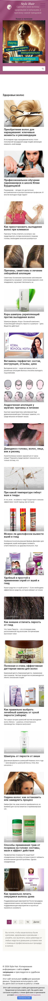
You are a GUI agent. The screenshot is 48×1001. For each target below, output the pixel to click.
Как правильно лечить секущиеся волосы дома (19, 895)
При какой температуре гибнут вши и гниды (22, 494)
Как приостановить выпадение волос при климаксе (23, 228)
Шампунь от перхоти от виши (22, 756)
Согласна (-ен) (24, 998)
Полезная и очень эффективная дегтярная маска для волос (23, 667)
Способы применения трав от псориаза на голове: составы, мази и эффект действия (22, 847)
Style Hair (28, 3)
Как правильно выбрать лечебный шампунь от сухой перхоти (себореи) (21, 712)
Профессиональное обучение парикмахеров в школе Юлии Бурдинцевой (22, 183)
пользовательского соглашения (27, 995)
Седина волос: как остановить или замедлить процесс (22, 799)
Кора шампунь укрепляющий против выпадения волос (21, 316)
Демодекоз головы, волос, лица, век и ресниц (24, 450)
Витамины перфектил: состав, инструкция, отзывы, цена (22, 362)
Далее (36, 922)
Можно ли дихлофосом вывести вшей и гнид (24, 535)
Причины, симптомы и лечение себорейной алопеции (23, 272)
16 (28, 922)
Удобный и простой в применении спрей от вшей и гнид (21, 580)
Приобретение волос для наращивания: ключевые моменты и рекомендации (20, 132)
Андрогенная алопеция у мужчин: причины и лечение (21, 406)
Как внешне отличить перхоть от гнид (22, 623)
